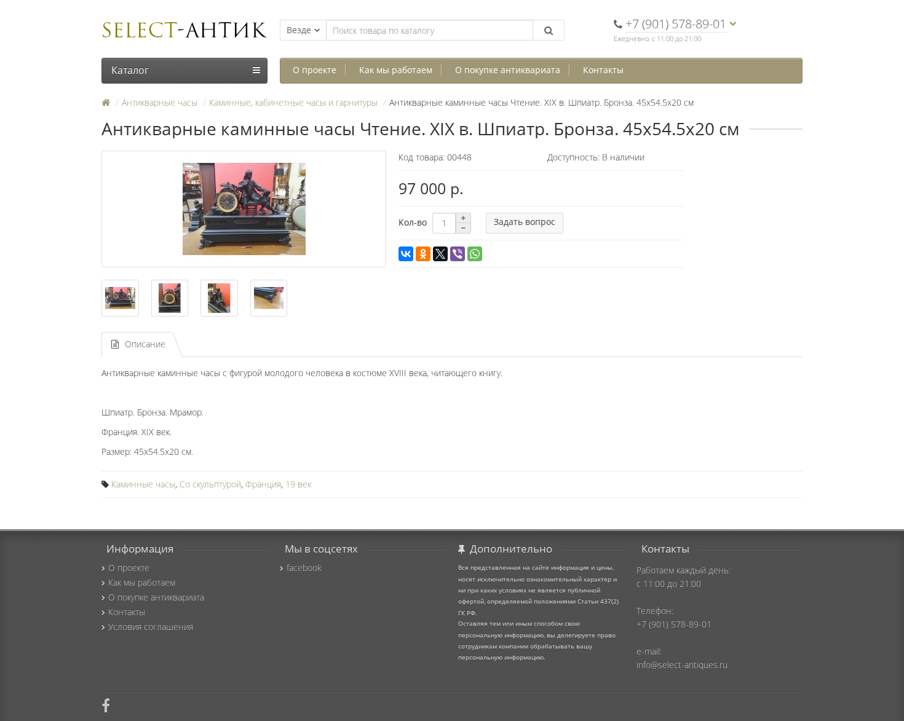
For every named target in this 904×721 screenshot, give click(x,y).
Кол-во (412, 222)
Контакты (603, 70)
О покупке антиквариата (507, 70)
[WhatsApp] (474, 253)
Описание (145, 344)
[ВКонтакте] (405, 253)
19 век (298, 484)
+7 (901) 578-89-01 (674, 624)
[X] (440, 253)
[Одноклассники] (423, 253)
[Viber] (457, 253)
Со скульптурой (210, 484)
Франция (263, 484)
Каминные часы (143, 484)
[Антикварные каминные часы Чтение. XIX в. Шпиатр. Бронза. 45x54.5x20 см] (243, 209)
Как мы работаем (395, 70)
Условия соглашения (150, 626)
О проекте (314, 70)
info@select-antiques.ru (682, 665)
